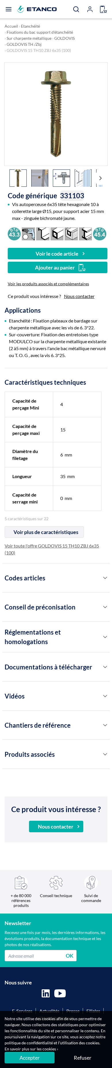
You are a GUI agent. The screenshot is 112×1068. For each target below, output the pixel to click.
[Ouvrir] (9, 9)
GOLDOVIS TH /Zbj (24, 44)
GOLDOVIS (64, 38)
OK (70, 955)
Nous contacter (79, 296)
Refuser (82, 1057)
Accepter (30, 1057)
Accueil (11, 26)
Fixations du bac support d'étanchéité (40, 32)
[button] (100, 178)
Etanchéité (30, 26)
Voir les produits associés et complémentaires (48, 283)
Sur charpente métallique (29, 38)
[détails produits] (105, 577)
